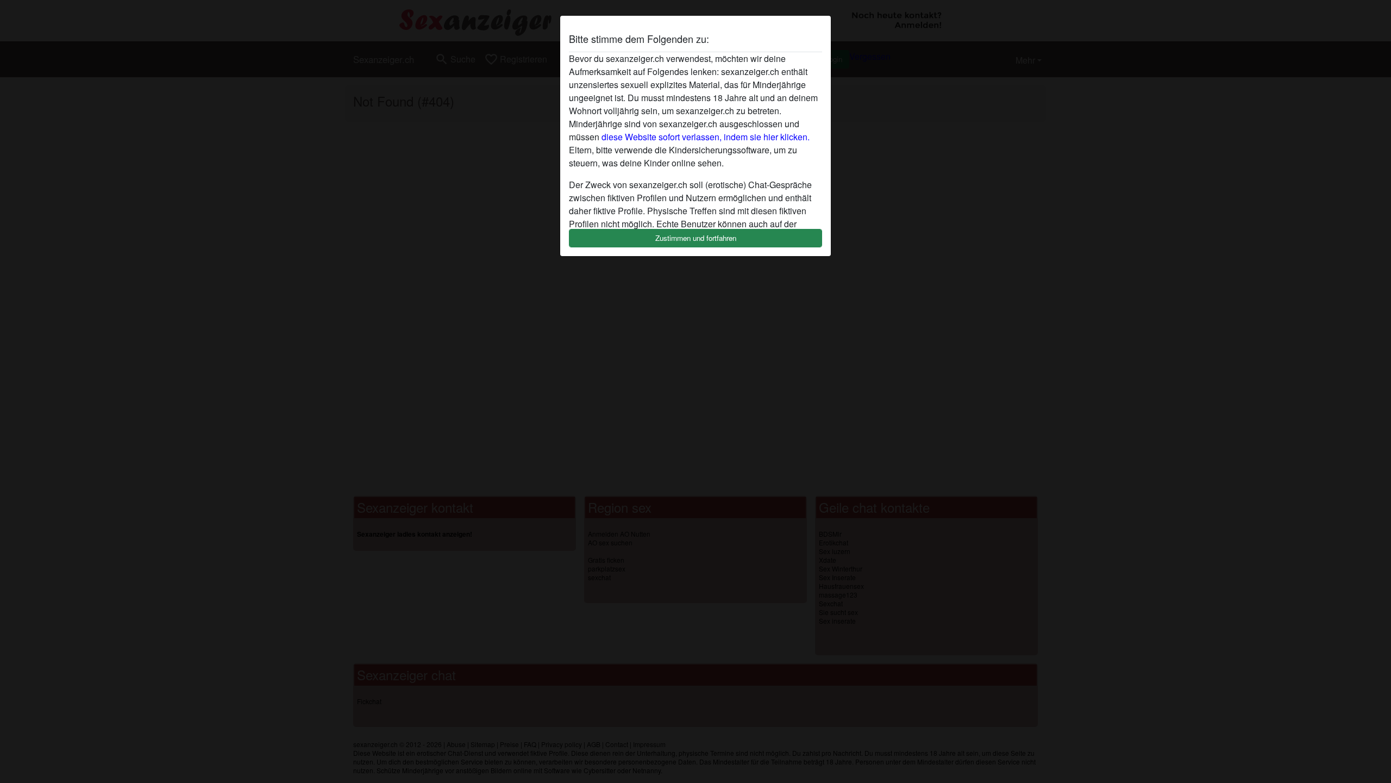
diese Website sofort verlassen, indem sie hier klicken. (705, 136)
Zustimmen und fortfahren (695, 238)
